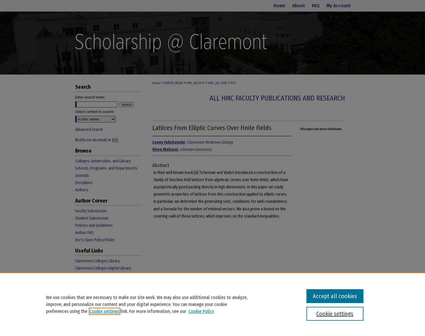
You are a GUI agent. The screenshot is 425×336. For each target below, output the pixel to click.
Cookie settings (104, 311)
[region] (212, 304)
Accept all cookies (335, 296)
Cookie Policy (201, 311)
